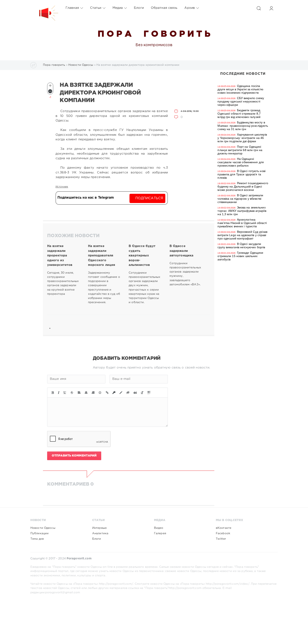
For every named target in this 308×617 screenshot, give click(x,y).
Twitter (221, 539)
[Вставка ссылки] (107, 392)
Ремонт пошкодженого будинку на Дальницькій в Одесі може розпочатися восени (242, 186)
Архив (189, 7)
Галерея (160, 533)
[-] (50, 91)
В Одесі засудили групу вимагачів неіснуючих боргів (241, 245)
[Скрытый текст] (128, 392)
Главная (72, 7)
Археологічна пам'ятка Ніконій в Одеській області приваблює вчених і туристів (242, 223)
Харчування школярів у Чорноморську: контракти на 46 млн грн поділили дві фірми (242, 138)
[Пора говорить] (44, 8)
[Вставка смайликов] (100, 392)
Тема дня (37, 539)
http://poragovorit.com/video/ (227, 584)
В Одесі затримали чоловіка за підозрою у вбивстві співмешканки (240, 199)
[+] (50, 85)
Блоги (139, 7)
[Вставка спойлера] (149, 392)
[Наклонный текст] (59, 392)
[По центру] (86, 392)
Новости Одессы (42, 528)
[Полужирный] (52, 392)
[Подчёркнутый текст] (65, 392)
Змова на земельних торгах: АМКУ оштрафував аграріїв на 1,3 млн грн (241, 211)
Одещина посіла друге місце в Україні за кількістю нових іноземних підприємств (240, 89)
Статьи (95, 7)
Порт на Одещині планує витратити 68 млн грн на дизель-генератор (239, 150)
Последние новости (242, 73)
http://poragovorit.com (185, 588)
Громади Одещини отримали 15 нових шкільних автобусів (240, 256)
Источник (62, 187)
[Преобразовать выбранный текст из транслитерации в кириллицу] (142, 392)
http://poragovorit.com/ (116, 584)
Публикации (39, 533)
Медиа (118, 7)
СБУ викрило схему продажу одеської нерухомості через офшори (240, 101)
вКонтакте (223, 528)
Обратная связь (164, 7)
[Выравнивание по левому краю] (79, 392)
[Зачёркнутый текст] (71, 392)
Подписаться (149, 198)
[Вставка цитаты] (135, 392)
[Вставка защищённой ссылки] (114, 392)
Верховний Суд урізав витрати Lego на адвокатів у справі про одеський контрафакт (242, 235)
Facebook (223, 533)
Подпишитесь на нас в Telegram (85, 197)
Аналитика (100, 533)
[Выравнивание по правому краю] (93, 392)
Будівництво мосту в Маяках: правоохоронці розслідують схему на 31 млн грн (242, 126)
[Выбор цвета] (120, 392)
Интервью (99, 528)
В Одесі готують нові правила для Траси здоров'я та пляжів (241, 174)
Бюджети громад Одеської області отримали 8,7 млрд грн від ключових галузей (238, 114)
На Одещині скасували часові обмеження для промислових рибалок (240, 162)
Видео (158, 528)
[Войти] (271, 8)
